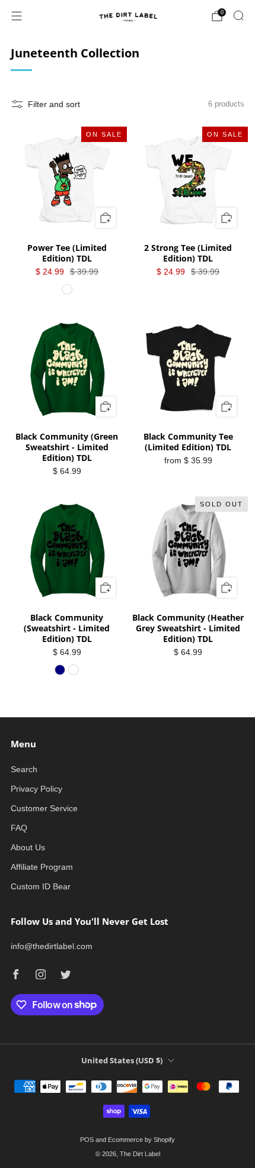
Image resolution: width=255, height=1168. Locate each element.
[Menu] (17, 16)
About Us (28, 847)
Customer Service (44, 808)
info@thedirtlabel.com (52, 946)
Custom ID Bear (41, 886)
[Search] (238, 15)
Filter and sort (54, 104)
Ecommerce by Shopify (141, 1139)
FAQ (19, 828)
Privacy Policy (36, 788)
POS (87, 1139)
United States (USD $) (121, 1061)
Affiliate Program (42, 867)
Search (24, 769)
